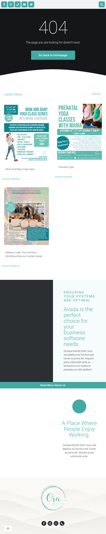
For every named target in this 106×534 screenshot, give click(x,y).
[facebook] (44, 523)
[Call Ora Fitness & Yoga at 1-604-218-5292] (18, 4)
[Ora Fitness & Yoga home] (31, 4)
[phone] (62, 523)
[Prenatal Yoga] (79, 132)
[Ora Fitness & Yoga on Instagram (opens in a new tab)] (11, 4)
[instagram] (50, 523)
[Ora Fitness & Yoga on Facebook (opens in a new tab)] (4, 4)
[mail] (56, 523)
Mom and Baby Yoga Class (20, 169)
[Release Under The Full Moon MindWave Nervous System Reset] (26, 216)
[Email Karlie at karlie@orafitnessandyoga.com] (24, 4)
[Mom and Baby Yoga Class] (26, 133)
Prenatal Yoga (66, 167)
